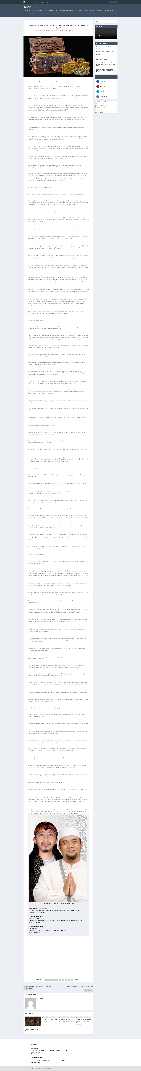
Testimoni (95, 14)
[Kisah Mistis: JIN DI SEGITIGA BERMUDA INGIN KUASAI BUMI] (84, 1017)
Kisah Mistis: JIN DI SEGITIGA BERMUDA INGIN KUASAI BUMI (84, 1021)
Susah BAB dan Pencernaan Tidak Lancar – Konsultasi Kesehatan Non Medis (105, 64)
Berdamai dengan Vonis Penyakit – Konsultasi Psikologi (105, 58)
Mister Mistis (62, 30)
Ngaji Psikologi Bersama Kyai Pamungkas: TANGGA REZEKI (44, 2)
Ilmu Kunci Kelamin (37, 10)
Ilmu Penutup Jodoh (110, 10)
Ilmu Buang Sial (57, 14)
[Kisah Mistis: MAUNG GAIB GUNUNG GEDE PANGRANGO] (67, 1017)
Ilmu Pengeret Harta (95, 10)
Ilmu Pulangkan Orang (66, 10)
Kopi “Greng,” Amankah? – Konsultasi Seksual (106, 47)
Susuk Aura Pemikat (69, 14)
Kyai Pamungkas (46, 30)
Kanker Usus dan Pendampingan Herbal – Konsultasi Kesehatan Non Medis (105, 70)
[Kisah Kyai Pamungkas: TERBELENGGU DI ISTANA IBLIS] (33, 1021)
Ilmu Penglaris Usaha (31, 14)
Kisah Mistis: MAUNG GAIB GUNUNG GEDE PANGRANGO (66, 1020)
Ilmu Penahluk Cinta (81, 10)
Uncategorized (69, 30)
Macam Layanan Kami (84, 14)
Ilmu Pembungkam (44, 14)
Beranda (27, 10)
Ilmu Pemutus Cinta (51, 10)
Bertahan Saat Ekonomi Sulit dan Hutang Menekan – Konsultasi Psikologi (105, 53)
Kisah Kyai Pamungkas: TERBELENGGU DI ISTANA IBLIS (31, 1029)
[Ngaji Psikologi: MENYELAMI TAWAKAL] (50, 1017)
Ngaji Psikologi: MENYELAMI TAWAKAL (49, 1020)
